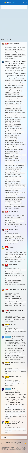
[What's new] (23, 2)
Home (22, 443)
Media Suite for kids (14, 337)
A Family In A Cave (12, 43)
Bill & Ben (9, 247)
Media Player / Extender (15, 389)
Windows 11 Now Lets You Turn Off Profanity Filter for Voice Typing (15, 62)
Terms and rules (4, 443)
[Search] (26, 2)
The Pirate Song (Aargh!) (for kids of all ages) (14, 423)
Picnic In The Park (12, 211)
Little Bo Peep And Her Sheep (15, 289)
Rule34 (6, 404)
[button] (16, 442)
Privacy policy (13, 443)
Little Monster (11, 264)
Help (18, 443)
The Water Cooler (12, 58)
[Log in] (20, 2)
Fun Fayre (10, 324)
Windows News (17, 208)
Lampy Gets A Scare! (13, 376)
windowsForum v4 (10, 442)
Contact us (20, 442)
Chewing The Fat (11, 229)
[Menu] (2, 2)
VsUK (6, 352)
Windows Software (17, 359)
